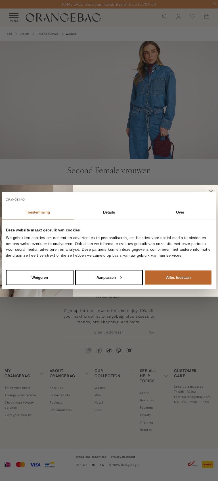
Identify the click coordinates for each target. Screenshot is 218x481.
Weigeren (40, 277)
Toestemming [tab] (38, 212)
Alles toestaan (178, 277)
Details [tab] (109, 212)
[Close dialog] (211, 191)
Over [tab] (180, 212)
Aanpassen (106, 277)
